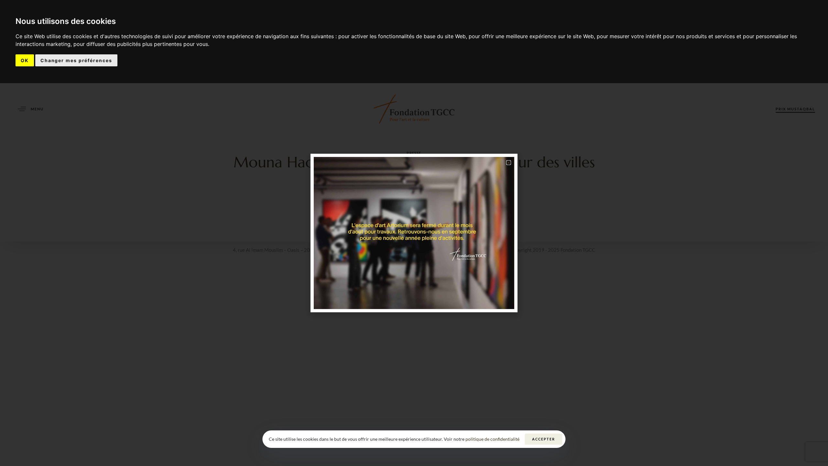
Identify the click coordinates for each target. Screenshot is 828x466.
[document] (414, 233)
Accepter (543, 439)
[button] (508, 162)
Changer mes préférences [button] (76, 60)
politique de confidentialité (492, 439)
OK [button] (25, 60)
